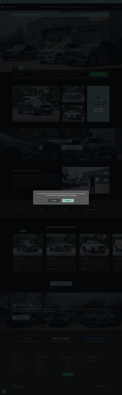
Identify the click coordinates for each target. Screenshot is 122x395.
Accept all (68, 200)
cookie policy (73, 195)
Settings (54, 200)
